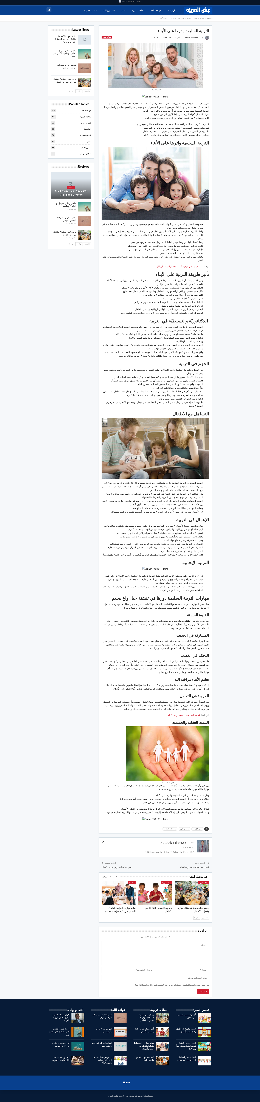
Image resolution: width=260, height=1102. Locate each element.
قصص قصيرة (90, 10)
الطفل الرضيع (85, 154)
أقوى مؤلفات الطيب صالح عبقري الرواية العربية (61, 1017)
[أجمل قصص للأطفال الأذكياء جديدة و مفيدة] (204, 1061)
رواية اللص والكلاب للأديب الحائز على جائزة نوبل (59, 1032)
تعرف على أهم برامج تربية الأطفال (117, 867)
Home (126, 1082)
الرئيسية (171, 10)
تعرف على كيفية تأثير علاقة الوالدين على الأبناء (176, 266)
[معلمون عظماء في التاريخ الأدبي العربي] (77, 1061)
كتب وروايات (109, 10)
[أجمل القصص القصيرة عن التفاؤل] (204, 1018)
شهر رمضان (86, 147)
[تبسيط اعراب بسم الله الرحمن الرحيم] (84, 68)
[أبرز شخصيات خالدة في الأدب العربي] (77, 1046)
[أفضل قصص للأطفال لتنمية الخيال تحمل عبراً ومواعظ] (204, 1046)
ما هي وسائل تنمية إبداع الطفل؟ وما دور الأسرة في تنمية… (64, 53)
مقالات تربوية (138, 10)
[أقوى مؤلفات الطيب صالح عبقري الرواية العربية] (77, 1018)
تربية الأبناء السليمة (170, 829)
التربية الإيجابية (197, 829)
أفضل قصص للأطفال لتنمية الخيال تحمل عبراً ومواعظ (186, 1046)
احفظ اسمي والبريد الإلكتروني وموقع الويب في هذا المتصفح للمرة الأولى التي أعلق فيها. (170, 985)
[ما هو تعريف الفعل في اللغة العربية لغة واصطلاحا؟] (120, 1061)
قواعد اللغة (156, 10)
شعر (123, 10)
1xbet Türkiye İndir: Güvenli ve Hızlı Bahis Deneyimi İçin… (65, 39)
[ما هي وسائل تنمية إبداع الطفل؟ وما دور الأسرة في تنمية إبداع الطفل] (84, 54)
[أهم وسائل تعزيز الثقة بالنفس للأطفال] (155, 893)
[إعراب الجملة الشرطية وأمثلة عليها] (120, 1046)
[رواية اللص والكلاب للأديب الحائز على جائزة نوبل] (77, 1032)
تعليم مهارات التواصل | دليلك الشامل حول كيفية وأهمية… (144, 1046)
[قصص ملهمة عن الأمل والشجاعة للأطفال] (204, 1032)
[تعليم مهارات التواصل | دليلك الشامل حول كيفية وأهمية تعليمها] (119, 893)
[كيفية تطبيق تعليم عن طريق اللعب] (162, 1061)
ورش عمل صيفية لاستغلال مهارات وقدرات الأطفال (146, 1017)
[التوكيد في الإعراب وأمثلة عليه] (120, 1032)
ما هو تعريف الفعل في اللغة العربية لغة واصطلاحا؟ (102, 1060)
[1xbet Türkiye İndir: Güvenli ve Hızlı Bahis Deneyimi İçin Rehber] (84, 40)
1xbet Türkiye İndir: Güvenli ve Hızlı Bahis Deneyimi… (71, 193)
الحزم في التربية (184, 829)
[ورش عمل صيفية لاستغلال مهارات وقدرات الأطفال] (192, 893)
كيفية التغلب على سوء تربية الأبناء (184, 715)
